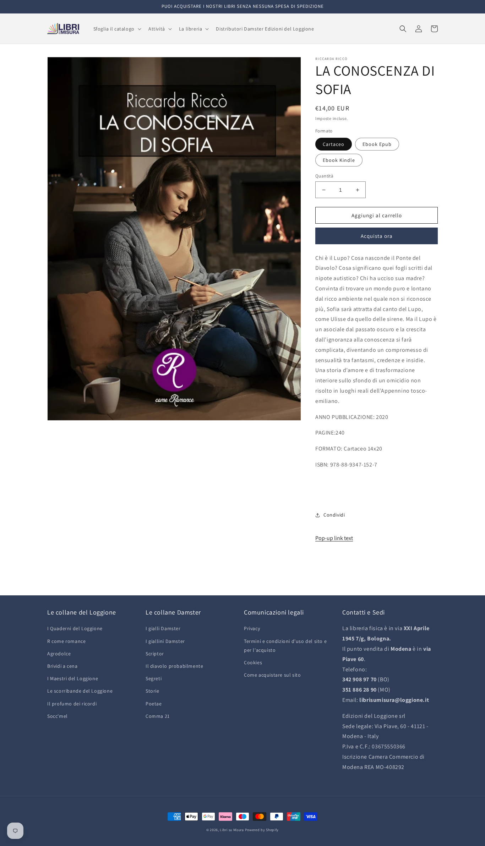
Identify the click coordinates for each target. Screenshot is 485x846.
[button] (116, 28)
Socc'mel (57, 716)
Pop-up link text (334, 538)
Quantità (324, 176)
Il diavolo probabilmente (174, 666)
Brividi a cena (62, 666)
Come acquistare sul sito (272, 675)
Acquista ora (377, 236)
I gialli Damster (163, 628)
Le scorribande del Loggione (80, 691)
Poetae (154, 703)
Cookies (253, 662)
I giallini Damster (165, 641)
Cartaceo (333, 144)
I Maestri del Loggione (72, 678)
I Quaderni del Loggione (75, 628)
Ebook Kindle (339, 160)
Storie (152, 691)
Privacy (252, 628)
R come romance (66, 641)
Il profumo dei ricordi (72, 703)
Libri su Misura (232, 830)
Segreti (154, 678)
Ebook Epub (377, 144)
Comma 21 (158, 716)
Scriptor (155, 653)
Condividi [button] (334, 515)
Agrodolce (59, 653)
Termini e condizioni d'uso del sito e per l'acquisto (285, 645)
